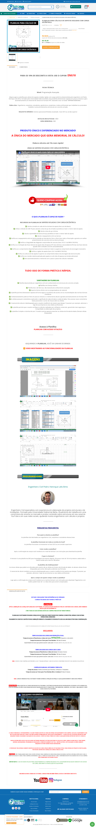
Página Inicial (11, 1)
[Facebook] (13, 808)
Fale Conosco (19, 1)
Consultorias (42, 13)
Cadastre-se (48, 808)
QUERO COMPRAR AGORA (51, 47)
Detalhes (8, 823)
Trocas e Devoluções (34, 810)
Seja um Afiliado (34, 808)
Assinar (85, 791)
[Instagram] (19, 808)
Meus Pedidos (48, 810)
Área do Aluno (76, 6)
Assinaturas (31, 13)
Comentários (23, 67)
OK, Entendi (13, 823)
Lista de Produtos (27, 1)
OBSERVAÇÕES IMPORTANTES (17, 591)
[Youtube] (16, 808)
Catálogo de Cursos (34, 804)
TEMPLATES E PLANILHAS (23, 17)
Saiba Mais (74, 30)
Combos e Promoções (55, 13)
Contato (81, 13)
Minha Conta (48, 806)
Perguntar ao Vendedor (24, 62)
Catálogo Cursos (70, 13)
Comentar (56, 25)
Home (22, 13)
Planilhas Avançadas (35, 17)
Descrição (12, 67)
